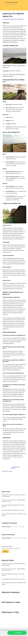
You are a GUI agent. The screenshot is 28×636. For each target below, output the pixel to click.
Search (5, 551)
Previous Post (15, 466)
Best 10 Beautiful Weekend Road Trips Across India (13, 510)
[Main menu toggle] (4, 8)
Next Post (13, 468)
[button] (17, 633)
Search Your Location (7, 546)
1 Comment (5, 19)
